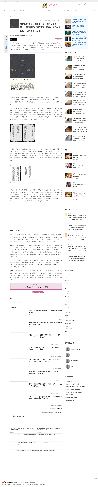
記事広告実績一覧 (69, 400)
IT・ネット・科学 (16, 302)
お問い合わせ (19, 484)
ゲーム (67, 291)
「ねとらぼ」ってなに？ (71, 381)
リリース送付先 (69, 394)
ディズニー (68, 293)
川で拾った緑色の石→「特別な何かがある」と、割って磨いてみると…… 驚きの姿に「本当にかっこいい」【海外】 (79, 96)
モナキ (72, 366)
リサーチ (85, 10)
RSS (33, 484)
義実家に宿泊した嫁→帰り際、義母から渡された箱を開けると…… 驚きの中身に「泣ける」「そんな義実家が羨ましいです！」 (79, 104)
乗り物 (67, 307)
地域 (49, 10)
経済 (67, 331)
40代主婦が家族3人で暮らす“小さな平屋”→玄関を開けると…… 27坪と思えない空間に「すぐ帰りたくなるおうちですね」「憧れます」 (79, 60)
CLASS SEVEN (74, 360)
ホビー (67, 301)
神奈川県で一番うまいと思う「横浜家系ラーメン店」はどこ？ (79, 195)
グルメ (40, 10)
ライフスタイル (69, 304)
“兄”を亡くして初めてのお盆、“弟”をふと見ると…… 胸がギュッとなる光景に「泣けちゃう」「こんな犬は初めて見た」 (79, 78)
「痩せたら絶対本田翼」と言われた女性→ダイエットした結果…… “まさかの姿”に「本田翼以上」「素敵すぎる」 (79, 87)
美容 (67, 334)
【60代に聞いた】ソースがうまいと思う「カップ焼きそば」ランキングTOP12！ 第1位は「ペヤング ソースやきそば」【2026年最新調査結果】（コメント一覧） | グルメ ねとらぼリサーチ (77, 250)
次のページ (39, 292)
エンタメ (22, 10)
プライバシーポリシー (26, 484)
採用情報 (40, 484)
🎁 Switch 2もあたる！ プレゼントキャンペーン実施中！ (10, 1)
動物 (76, 10)
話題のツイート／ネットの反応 (36, 287)
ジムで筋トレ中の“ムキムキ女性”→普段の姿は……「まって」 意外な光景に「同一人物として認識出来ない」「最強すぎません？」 (80, 113)
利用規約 (95, 478)
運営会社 (36, 484)
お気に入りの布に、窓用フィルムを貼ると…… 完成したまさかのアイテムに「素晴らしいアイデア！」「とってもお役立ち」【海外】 (79, 140)
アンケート (68, 150)
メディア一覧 (4, 484)
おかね (67, 280)
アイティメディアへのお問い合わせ (73, 392)
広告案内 (13, 484)
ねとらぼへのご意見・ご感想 (72, 384)
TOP (4, 10)
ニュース (13, 10)
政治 (67, 326)
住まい (58, 10)
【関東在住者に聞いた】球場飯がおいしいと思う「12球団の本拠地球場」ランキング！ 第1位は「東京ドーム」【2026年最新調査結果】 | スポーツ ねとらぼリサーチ (77, 219)
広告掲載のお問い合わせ (71, 397)
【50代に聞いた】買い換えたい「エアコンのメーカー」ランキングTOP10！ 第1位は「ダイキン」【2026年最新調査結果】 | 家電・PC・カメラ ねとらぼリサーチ (77, 239)
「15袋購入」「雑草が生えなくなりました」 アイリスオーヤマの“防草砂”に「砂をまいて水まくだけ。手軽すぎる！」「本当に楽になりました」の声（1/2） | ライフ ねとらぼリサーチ (77, 260)
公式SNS (9, 484)
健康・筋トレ (69, 312)
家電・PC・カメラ (70, 320)
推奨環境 (44, 484)
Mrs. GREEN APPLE (75, 349)
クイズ (31, 10)
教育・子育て (69, 328)
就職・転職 (68, 323)
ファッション (69, 299)
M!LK (72, 355)
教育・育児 (66, 10)
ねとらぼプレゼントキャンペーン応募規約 (75, 386)
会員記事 (93, 10)
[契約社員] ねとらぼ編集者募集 (72, 389)
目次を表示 (59, 39)
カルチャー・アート (70, 283)
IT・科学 (68, 275)
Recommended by (53, 408)
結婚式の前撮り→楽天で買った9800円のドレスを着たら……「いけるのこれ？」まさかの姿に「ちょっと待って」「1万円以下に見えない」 (80, 69)
